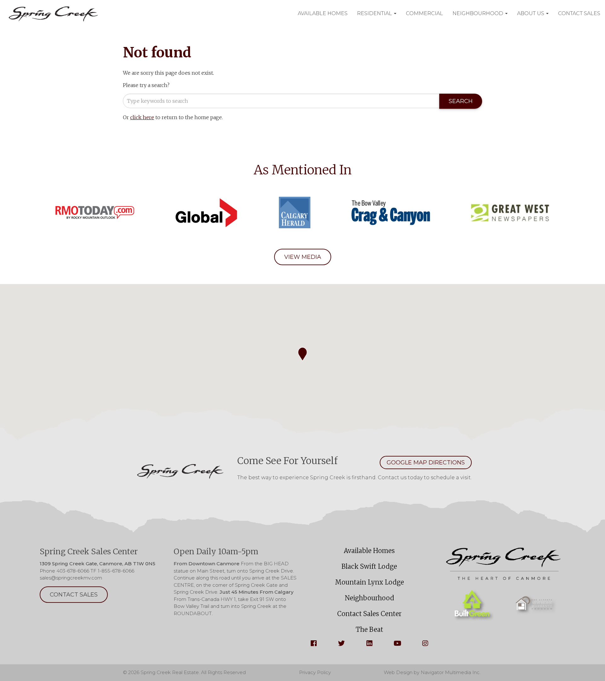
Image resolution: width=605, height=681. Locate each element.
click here (142, 117)
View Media (302, 256)
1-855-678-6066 (116, 571)
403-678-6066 (72, 571)
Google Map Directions (426, 462)
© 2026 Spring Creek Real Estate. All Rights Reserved (184, 672)
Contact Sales (579, 13)
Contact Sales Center (369, 614)
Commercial (424, 13)
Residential (375, 13)
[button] (302, 354)
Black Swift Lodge (369, 566)
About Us (531, 13)
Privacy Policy (315, 672)
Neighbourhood (478, 13)
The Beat (369, 629)
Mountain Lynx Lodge (369, 582)
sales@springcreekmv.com (71, 578)
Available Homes (323, 13)
